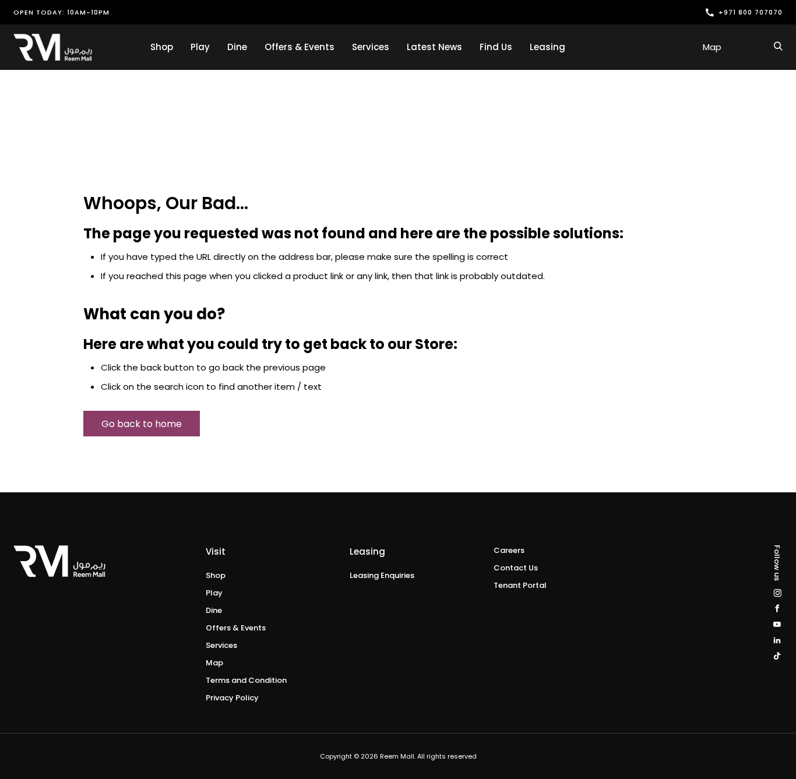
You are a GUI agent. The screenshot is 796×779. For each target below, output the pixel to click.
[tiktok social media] (777, 656)
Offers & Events (299, 47)
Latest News (434, 47)
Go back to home (141, 424)
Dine (237, 47)
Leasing (547, 47)
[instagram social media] (777, 593)
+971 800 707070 (750, 12)
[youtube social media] (777, 624)
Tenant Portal (520, 585)
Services (370, 47)
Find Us (496, 47)
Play (200, 47)
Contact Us (516, 567)
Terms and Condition (246, 680)
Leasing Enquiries (382, 575)
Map (712, 47)
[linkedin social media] (777, 640)
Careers (509, 550)
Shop (161, 47)
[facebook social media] (777, 608)
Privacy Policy (232, 697)
